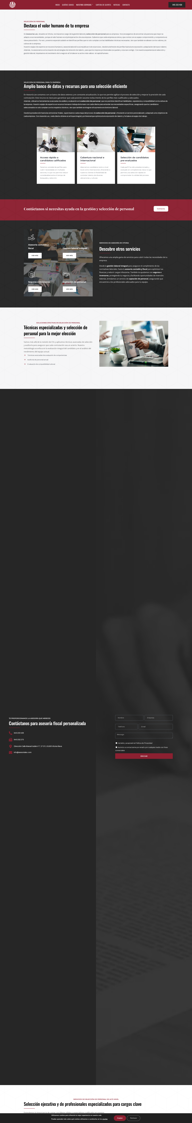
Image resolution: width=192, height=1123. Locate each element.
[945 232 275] (10, 739)
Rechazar (133, 1118)
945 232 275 (19, 740)
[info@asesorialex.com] (10, 752)
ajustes (105, 1119)
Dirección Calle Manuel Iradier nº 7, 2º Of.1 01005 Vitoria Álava (38, 746)
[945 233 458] (10, 733)
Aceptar (120, 1118)
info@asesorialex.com (22, 752)
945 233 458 (19, 733)
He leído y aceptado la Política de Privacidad (135, 743)
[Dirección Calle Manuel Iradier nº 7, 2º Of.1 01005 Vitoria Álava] (10, 746)
